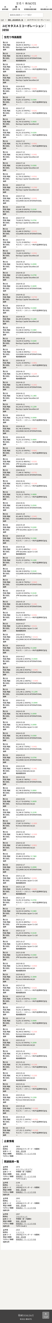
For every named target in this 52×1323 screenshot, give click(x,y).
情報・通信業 (21, 1151)
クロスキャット (22, 1216)
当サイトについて (27, 1315)
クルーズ (19, 1185)
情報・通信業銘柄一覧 (15, 20)
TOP (2, 20)
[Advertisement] (26, 1283)
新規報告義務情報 (30, 9)
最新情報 (5, 9)
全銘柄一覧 (16, 9)
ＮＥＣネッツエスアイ (24, 1169)
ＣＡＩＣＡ (20, 1232)
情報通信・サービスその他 (26, 1153)
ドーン (18, 1200)
